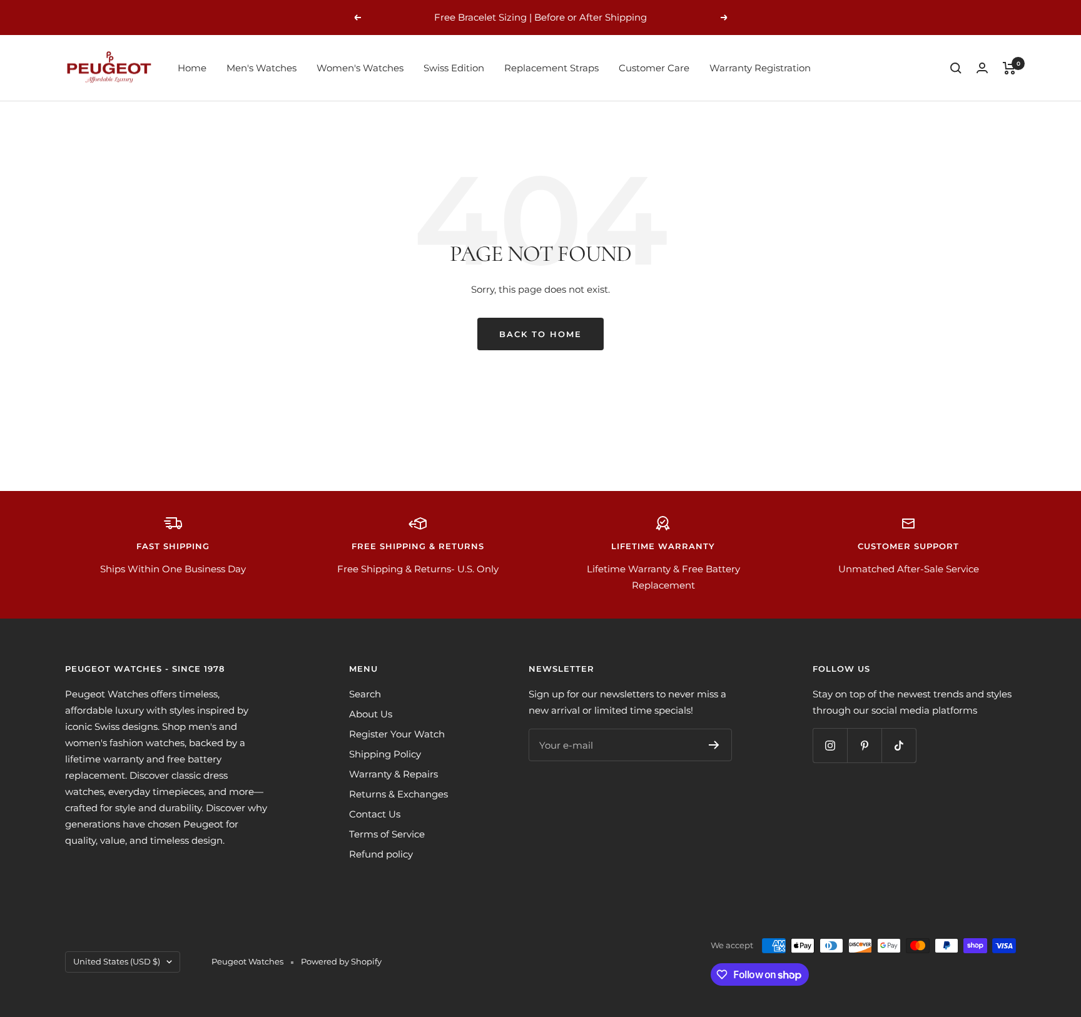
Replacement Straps (551, 68)
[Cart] (1009, 68)
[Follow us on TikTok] (898, 745)
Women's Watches (360, 68)
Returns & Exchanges (398, 794)
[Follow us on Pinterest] (864, 745)
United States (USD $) (116, 961)
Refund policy (381, 854)
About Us (370, 714)
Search (365, 694)
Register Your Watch (397, 734)
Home (192, 68)
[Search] (956, 68)
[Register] (714, 745)
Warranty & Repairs (393, 774)
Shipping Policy (385, 754)
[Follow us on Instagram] (830, 745)
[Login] (982, 68)
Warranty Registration (760, 68)
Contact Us (374, 814)
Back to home (540, 334)
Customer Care (654, 68)
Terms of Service (387, 834)
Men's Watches (261, 68)
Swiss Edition (454, 68)
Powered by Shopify (341, 961)
